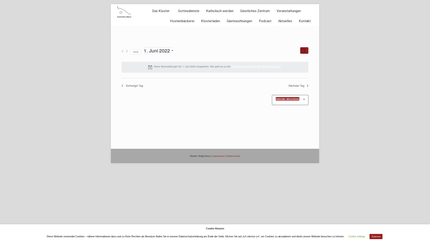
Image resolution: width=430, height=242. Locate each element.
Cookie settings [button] (356, 236)
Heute (136, 51)
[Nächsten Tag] (127, 51)
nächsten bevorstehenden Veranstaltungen (256, 66)
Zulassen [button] (376, 236)
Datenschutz (233, 156)
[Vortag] (122, 51)
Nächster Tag (296, 86)
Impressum (219, 156)
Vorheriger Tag (134, 86)
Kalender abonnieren (287, 98)
